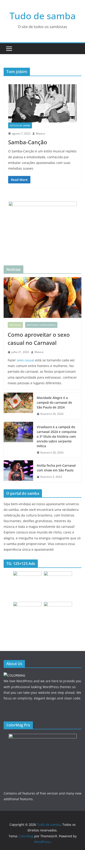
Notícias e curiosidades (41, 325)
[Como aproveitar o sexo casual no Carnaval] (42, 297)
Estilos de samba (20, 125)
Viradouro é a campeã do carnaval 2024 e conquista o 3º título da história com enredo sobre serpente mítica (56, 436)
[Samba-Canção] (42, 103)
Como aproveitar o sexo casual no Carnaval (39, 338)
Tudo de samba (43, 16)
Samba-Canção (27, 142)
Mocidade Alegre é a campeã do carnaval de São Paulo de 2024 (54, 402)
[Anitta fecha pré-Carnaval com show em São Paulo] (18, 471)
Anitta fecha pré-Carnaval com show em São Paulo (56, 467)
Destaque (15, 325)
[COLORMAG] (14, 675)
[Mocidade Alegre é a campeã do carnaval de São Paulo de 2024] (18, 406)
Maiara (40, 133)
